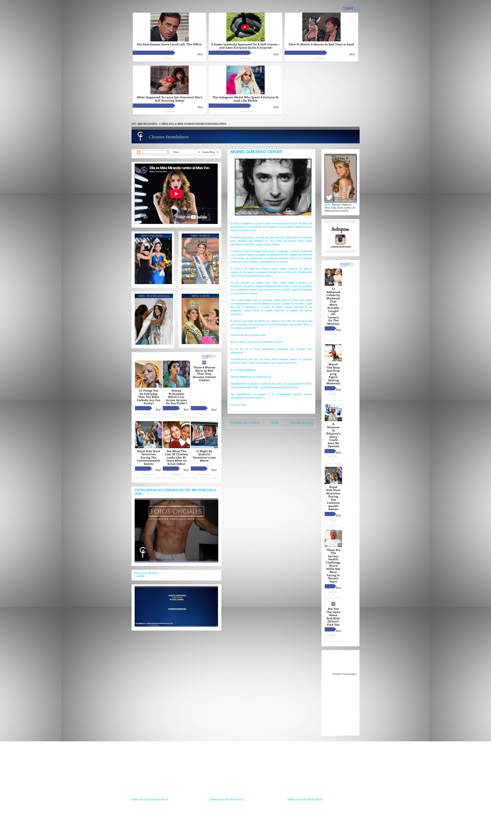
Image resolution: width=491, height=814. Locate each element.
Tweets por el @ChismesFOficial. (150, 799)
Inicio (275, 422)
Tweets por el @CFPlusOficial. (226, 799)
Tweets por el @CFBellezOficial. (305, 799)
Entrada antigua (301, 422)
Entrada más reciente (245, 422)
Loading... (141, 575)
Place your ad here (146, 572)
